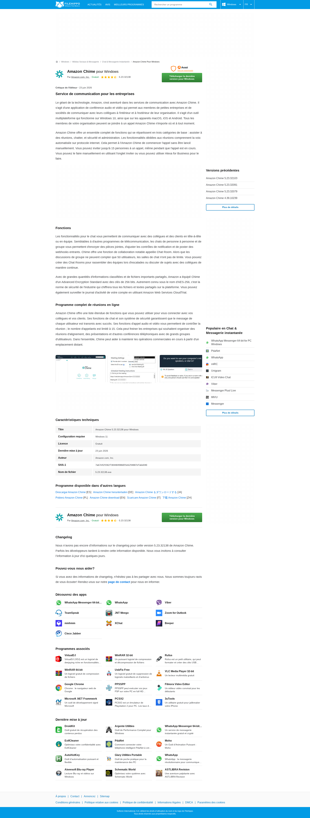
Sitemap (104, 796)
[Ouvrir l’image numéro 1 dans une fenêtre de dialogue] (133, 369)
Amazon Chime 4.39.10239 (221, 198)
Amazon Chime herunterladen (110, 492)
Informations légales (169, 802)
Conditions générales (68, 802)
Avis (107, 4)
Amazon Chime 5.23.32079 (221, 191)
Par (78, 77)
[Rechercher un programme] (210, 4)
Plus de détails (230, 207)
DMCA (189, 802)
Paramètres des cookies (211, 802)
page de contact (119, 582)
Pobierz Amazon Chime (69, 497)
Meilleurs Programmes (129, 4)
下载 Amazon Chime (174, 497)
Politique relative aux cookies (101, 802)
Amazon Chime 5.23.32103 (221, 178)
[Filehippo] (68, 4)
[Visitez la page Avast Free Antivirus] (182, 69)
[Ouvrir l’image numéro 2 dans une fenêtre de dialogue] (185, 369)
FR (246, 4)
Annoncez (89, 796)
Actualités (94, 4)
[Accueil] (57, 61)
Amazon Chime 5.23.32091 (221, 184)
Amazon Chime (93, 71)
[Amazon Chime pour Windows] (59, 74)
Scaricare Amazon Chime (141, 497)
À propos (61, 796)
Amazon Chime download (104, 497)
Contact (74, 796)
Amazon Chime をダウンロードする (156, 492)
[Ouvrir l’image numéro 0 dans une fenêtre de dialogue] (81, 369)
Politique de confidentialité (138, 802)
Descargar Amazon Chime (71, 492)
